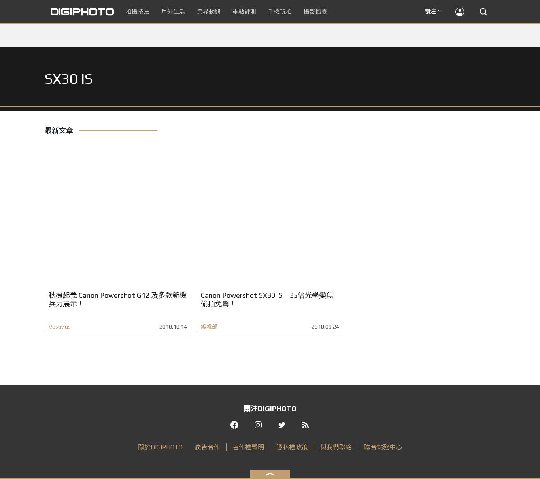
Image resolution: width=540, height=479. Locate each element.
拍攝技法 (137, 11)
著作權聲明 (248, 447)
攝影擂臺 (315, 11)
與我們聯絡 (336, 447)
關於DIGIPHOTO (160, 447)
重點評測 (244, 11)
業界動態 (209, 11)
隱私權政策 (292, 447)
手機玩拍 (280, 11)
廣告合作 (207, 447)
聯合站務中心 (383, 447)
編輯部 (209, 326)
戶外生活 (173, 11)
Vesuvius (60, 326)
